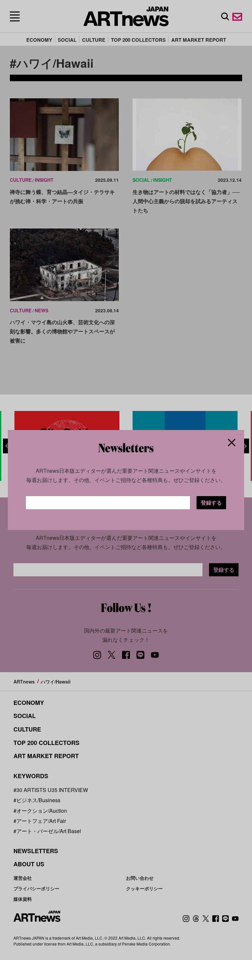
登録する (211, 502)
